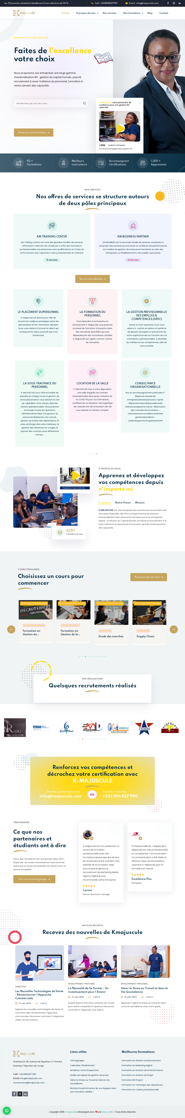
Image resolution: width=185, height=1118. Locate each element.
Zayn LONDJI (108, 1111)
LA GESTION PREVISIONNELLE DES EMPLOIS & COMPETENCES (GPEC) (146, 316)
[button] (88, 453)
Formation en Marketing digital (137, 1065)
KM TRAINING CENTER (52, 236)
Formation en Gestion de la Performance (31, 633)
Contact (163, 13)
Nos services (109, 13)
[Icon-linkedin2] (25, 1093)
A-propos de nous (86, 13)
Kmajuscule (70, 1111)
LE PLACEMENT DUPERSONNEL (38, 312)
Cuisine (141, 631)
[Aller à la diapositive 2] (82, 738)
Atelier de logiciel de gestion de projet (89, 1075)
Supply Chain (107, 636)
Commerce (67, 631)
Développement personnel (28, 983)
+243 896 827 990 (120, 796)
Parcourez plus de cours (147, 577)
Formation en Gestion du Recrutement (141, 1060)
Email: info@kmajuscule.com (144, 3)
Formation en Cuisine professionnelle (140, 1089)
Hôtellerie (143, 636)
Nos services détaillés (91, 279)
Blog (149, 13)
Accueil (65, 13)
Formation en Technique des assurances (142, 1084)
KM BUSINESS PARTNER (133, 236)
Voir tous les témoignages (33, 879)
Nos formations (131, 13)
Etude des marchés (73, 636)
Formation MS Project (132, 1080)
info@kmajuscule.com (61, 796)
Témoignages (77, 1060)
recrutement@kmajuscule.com (29, 1082)
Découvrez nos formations (32, 132)
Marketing (126, 983)
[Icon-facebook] (14, 1093)
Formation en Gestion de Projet (137, 1075)
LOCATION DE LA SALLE (40, 383)
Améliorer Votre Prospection (139, 988)
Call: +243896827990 (106, 3)
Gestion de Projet (32, 625)
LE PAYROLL (145, 383)
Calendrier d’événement (82, 1065)
